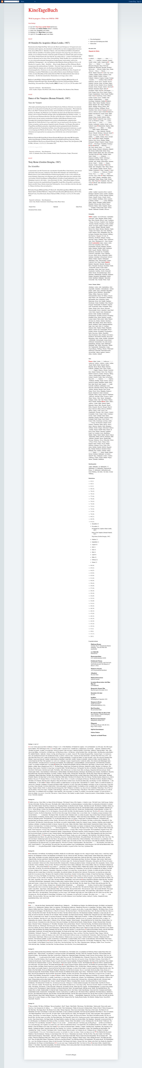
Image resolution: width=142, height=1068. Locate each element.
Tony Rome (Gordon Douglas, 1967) (44, 162)
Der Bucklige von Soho (95, 780)
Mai (93, 552)
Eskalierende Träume (96, 661)
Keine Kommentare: (46, 87)
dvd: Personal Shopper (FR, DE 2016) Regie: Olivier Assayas (100, 725)
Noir (64, 89)
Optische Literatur (95, 679)
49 (91, 608)
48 (91, 611)
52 (91, 601)
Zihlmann (76, 89)
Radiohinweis (94, 653)
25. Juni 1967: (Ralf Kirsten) (42, 27)
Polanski (54, 153)
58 (91, 585)
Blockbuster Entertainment (98, 719)
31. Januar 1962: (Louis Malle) (38, 30)
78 (91, 494)
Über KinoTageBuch (95, 39)
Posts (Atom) (38, 210)
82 (91, 483)
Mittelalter (95, 466)
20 (91, 636)
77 (91, 496)
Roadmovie (68, 89)
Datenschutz (93, 43)
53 (91, 598)
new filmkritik (94, 652)
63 (91, 573)
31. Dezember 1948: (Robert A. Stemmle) (43, 28)
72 (91, 509)
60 (91, 580)
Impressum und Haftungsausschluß (99, 41)
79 (91, 491)
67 (91, 521)
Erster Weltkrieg (93, 472)
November (95, 526)
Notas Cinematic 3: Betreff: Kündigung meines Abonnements (100, 715)
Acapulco (35, 89)
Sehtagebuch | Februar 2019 (97, 720)
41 (91, 628)
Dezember (94, 524)
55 (91, 593)
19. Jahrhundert (36, 153)
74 (91, 504)
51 (91, 603)
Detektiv (38, 201)
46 (91, 616)
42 (91, 626)
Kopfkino (93, 697)
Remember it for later (96, 693)
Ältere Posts (79, 206)
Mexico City (55, 89)
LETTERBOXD (95, 685)
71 (91, 511)
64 (91, 570)
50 (91, 606)
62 (91, 575)
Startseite (55, 206)
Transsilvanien (63, 153)
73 (91, 506)
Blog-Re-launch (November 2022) (99, 690)
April (93, 554)
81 (91, 486)
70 (91, 514)
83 (91, 481)
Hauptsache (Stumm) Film (98, 688)
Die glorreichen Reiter (96, 709)
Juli (93, 547)
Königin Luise (51, 885)
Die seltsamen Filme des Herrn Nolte (100, 713)
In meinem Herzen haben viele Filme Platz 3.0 (100, 683)
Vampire (69, 153)
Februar (94, 559)
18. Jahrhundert (99, 468)
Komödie (49, 153)
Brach (41, 153)
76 (91, 499)
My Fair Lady (58, 929)
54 (91, 596)
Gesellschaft (43, 201)
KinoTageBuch (43, 9)
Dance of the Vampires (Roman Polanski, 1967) (49, 98)
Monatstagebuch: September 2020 (99, 699)
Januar (94, 562)
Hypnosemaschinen (96, 656)
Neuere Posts (32, 206)
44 (91, 621)
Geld (43, 89)
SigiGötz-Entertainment (97, 729)
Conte (34, 201)
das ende (93, 694)
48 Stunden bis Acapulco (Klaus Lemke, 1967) (49, 42)
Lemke (50, 89)
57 (91, 588)
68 (91, 519)
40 (91, 631)
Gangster (40, 89)
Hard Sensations (95, 708)
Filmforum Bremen (96, 644)
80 (91, 488)
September (95, 542)
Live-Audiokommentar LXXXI (98, 658)
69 (91, 516)
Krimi (46, 89)
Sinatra (63, 201)
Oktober (94, 539)
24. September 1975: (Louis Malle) (40, 32)
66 (91, 565)
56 (91, 590)
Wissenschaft (75, 153)
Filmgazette (94, 723)
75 (91, 501)
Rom (73, 89)
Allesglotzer (94, 673)
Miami (59, 201)
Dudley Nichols (106, 202)
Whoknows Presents (96, 668)
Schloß (57, 153)
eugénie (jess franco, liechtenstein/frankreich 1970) (98, 704)
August (94, 544)
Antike (90, 466)
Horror (45, 153)
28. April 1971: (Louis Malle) (40, 34)
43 (91, 623)
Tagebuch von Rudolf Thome (98, 735)
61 (91, 578)
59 (91, 583)
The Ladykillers (107, 887)
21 (91, 633)
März (93, 557)
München (60, 89)
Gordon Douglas (50, 201)
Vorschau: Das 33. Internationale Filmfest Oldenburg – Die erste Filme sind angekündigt (101, 647)
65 (91, 568)
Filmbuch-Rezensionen (97, 678)
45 (91, 618)
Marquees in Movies (96, 702)
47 (91, 613)
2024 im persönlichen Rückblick (99, 670)
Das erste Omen (94, 674)
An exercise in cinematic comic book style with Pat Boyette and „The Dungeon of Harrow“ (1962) (101, 664)
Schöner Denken (95, 732)
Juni (93, 549)
